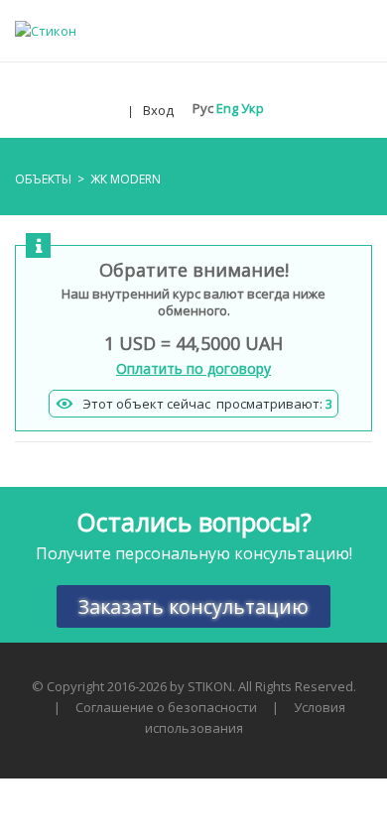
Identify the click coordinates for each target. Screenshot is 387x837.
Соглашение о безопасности (166, 707)
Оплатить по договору (193, 368)
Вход (158, 110)
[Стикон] (45, 30)
